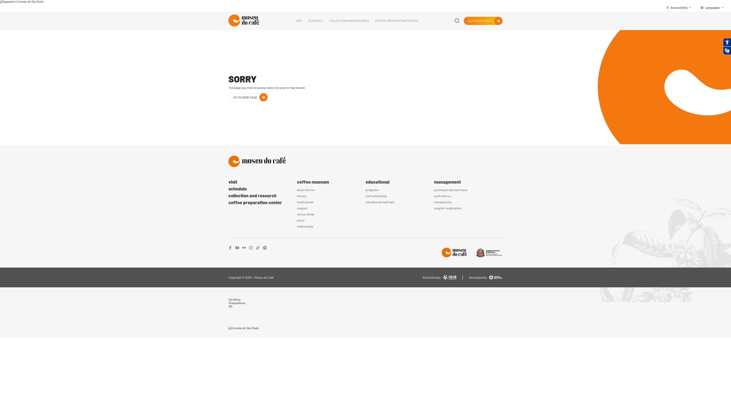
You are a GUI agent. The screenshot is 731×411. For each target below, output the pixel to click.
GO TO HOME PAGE (245, 97)
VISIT (299, 20)
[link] (22, 1)
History (301, 196)
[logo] (243, 20)
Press (301, 220)
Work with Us (442, 196)
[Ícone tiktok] (258, 248)
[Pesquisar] (457, 20)
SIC (230, 306)
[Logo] (365, 162)
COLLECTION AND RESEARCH (349, 20)
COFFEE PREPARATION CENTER (396, 20)
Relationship (305, 226)
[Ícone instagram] (251, 248)
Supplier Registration (448, 208)
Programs (372, 190)
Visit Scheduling (376, 196)
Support (302, 208)
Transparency (443, 202)
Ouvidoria (234, 299)
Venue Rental (305, 214)
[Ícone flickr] (244, 248)
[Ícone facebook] (230, 248)
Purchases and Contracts (450, 190)
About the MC (305, 190)
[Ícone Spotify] (265, 248)
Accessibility (679, 7)
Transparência (236, 303)
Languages (712, 7)
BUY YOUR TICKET (480, 21)
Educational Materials (380, 202)
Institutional (305, 202)
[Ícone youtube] (237, 248)
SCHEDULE (315, 20)
